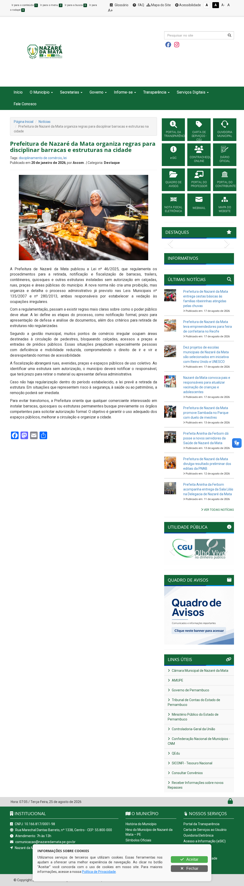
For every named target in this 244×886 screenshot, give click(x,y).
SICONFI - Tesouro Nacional (191, 763)
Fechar (191, 868)
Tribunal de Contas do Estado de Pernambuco (194, 702)
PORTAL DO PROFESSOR (199, 184)
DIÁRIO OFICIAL (224, 159)
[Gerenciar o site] (230, 802)
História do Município (141, 824)
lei (65, 158)
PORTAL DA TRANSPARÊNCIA (173, 134)
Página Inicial (23, 122)
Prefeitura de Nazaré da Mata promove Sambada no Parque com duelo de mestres (206, 412)
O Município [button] (40, 92)
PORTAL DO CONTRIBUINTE (224, 184)
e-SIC (173, 158)
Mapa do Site (160, 5)
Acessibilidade (189, 5)
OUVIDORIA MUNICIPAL (224, 134)
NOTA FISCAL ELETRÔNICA (173, 209)
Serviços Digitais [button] (191, 92)
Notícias (45, 122)
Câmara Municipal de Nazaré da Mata (199, 670)
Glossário (121, 5)
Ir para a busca (75, 5)
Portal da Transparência (201, 824)
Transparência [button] (154, 92)
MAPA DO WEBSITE (225, 209)
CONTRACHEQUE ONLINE (199, 159)
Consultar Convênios (187, 773)
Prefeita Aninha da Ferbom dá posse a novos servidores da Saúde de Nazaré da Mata (206, 438)
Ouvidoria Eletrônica (198, 835)
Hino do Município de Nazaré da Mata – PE (149, 832)
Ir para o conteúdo (24, 5)
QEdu (175, 753)
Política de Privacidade (99, 872)
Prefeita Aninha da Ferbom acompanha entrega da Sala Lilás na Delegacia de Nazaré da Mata (208, 489)
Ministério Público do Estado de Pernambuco (193, 717)
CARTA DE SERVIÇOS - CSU (199, 135)
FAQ (140, 5)
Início (18, 92)
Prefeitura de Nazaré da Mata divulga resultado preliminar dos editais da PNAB (207, 463)
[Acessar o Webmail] (225, 802)
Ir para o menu (50, 5)
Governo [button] (96, 92)
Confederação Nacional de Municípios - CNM (199, 741)
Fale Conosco (25, 104)
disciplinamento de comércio (40, 158)
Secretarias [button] (69, 92)
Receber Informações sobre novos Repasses (196, 785)
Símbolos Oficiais (138, 840)
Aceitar (192, 859)
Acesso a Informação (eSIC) (204, 841)
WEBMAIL (199, 208)
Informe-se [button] (123, 92)
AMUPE (177, 680)
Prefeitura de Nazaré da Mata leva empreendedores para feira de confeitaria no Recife (207, 326)
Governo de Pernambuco (190, 690)
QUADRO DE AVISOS (173, 184)
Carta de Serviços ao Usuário (205, 830)
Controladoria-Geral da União (193, 729)
